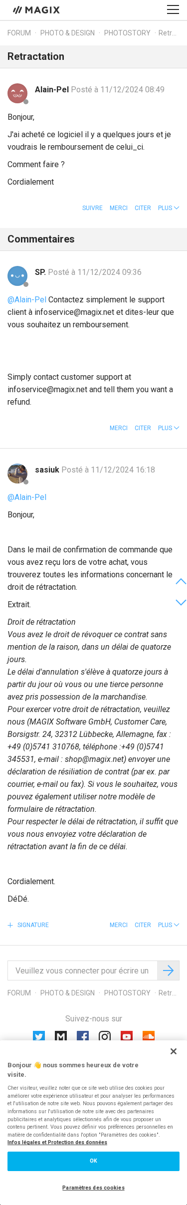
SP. (41, 272)
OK (93, 1161)
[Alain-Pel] (17, 93)
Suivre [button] (92, 208)
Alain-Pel (53, 89)
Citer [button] (143, 208)
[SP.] (17, 276)
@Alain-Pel (26, 299)
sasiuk (48, 470)
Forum (19, 33)
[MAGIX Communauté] (37, 9)
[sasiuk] (17, 473)
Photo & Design (67, 33)
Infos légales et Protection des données (57, 1142)
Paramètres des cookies (93, 1188)
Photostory (127, 33)
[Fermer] (174, 1051)
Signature (32, 925)
